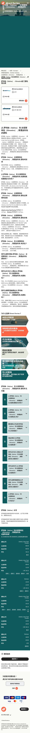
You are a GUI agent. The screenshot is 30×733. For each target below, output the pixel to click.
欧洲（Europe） (14, 70)
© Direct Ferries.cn (5, 720)
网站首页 (3, 70)
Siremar (9, 212)
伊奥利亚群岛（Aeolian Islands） (10, 73)
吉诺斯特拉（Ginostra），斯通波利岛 (12, 75)
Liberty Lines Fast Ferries (8, 210)
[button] (16, 399)
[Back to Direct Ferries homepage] (10, 3)
